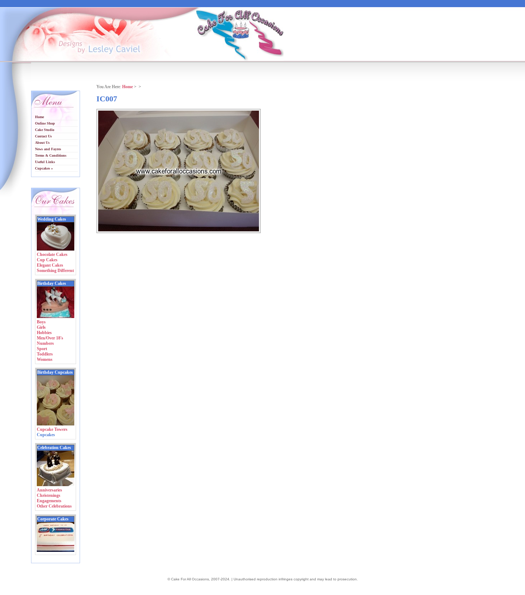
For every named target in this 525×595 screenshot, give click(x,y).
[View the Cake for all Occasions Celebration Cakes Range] (55, 484)
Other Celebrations (54, 506)
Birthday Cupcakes (55, 372)
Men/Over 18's (50, 338)
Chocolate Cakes (52, 254)
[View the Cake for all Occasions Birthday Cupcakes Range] (55, 424)
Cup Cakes (47, 259)
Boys (41, 321)
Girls (41, 327)
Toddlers (45, 354)
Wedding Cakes (51, 219)
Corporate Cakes (53, 518)
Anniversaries (49, 490)
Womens (44, 359)
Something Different (55, 270)
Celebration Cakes (54, 447)
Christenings (48, 495)
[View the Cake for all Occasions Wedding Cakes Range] (55, 249)
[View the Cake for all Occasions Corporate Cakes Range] (55, 550)
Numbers (45, 343)
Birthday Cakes (51, 283)
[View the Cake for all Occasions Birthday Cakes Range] (55, 316)
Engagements (49, 500)
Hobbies (44, 332)
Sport (42, 348)
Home (127, 86)
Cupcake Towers (52, 429)
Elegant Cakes (50, 265)
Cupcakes (46, 434)
